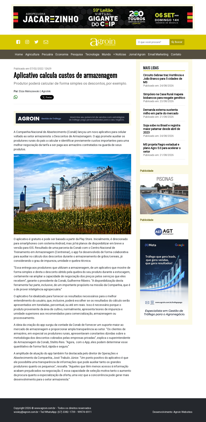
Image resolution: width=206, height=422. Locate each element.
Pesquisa (77, 54)
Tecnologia (92, 54)
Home (19, 54)
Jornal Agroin (137, 54)
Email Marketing (158, 54)
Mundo (106, 54)
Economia (62, 54)
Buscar (178, 42)
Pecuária (47, 54)
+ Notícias (119, 54)
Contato (176, 54)
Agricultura (32, 54)
